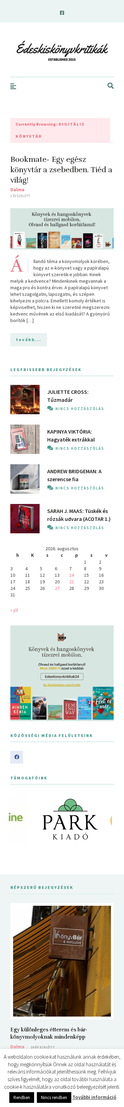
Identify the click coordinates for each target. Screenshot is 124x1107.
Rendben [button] (21, 1097)
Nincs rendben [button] (54, 1097)
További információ (94, 1097)
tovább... (28, 339)
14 (71, 575)
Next (104, 819)
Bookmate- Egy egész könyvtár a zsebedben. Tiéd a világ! (61, 170)
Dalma (17, 189)
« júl (14, 610)
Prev (19, 819)
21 (71, 582)
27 (57, 588)
